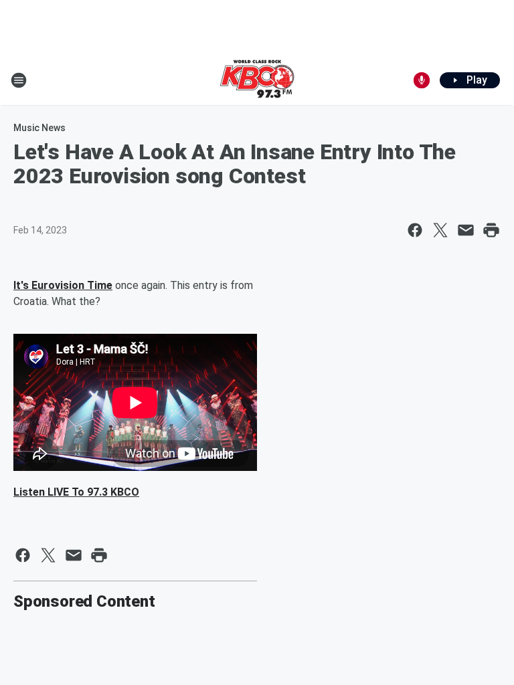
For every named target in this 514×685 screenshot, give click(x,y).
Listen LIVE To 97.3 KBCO (76, 492)
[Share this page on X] (440, 230)
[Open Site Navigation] (19, 80)
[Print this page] (491, 230)
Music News (39, 127)
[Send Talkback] (422, 80)
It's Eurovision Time (62, 285)
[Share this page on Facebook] (415, 230)
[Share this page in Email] (465, 230)
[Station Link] (257, 80)
